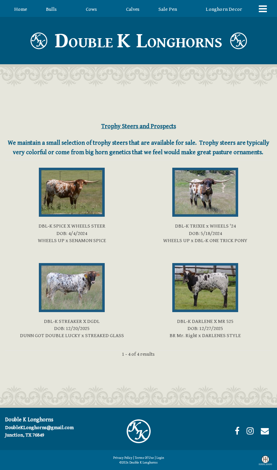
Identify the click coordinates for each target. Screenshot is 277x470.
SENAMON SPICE (87, 240)
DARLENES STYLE (221, 335)
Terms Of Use (144, 458)
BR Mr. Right (183, 335)
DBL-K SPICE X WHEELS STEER (72, 226)
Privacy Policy (122, 458)
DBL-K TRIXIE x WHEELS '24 (205, 226)
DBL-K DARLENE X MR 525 (205, 321)
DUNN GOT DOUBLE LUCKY (50, 335)
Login (160, 458)
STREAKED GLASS (104, 335)
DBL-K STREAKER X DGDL (72, 321)
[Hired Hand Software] (265, 461)
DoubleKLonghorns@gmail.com (39, 427)
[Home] (138, 431)
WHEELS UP (51, 240)
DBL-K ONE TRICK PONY (221, 240)
